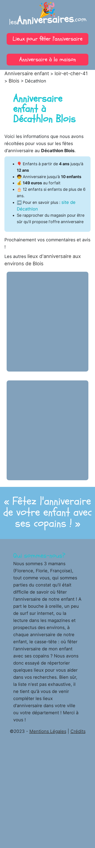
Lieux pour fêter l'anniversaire (47, 39)
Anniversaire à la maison (47, 59)
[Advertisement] (47, 321)
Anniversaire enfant (26, 73)
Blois (14, 81)
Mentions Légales (47, 731)
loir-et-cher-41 (71, 73)
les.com (47, 15)
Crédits (78, 731)
